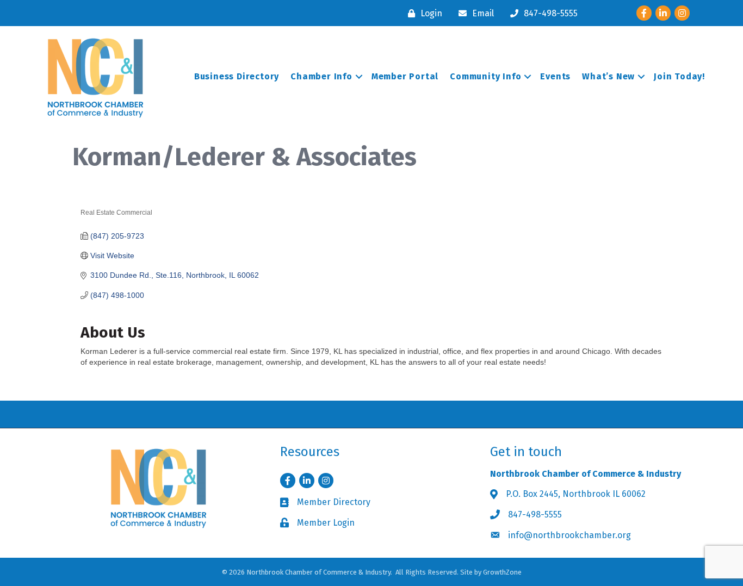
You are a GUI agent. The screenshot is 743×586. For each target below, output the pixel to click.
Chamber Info (321, 76)
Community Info (485, 76)
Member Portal (404, 76)
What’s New (608, 76)
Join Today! (679, 76)
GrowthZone (502, 572)
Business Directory (236, 76)
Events (555, 76)
